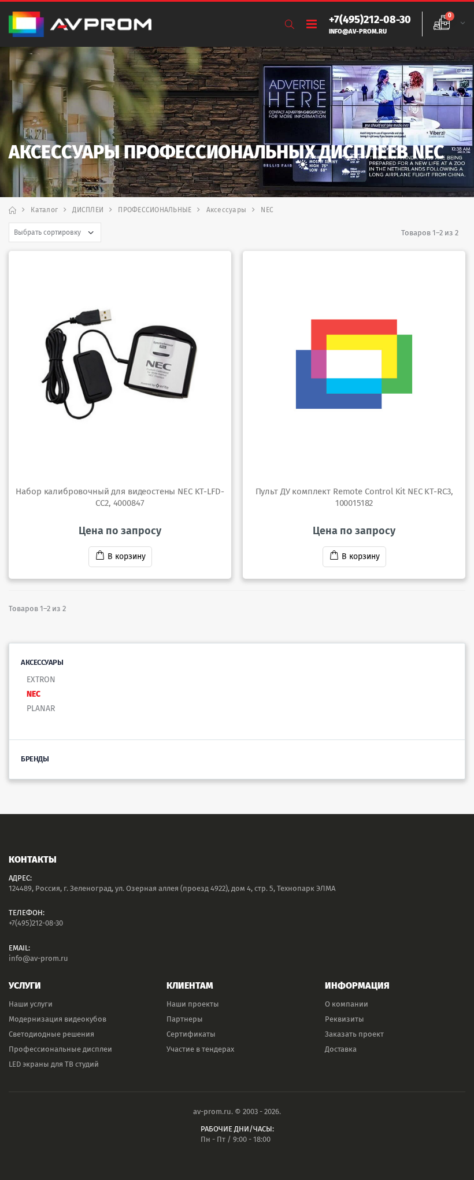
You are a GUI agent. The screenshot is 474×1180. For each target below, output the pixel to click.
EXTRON (41, 680)
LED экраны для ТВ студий (54, 1064)
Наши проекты (192, 1004)
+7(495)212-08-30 (36, 923)
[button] (289, 24)
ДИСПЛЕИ (87, 210)
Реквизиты (344, 1019)
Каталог (44, 210)
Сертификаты (191, 1034)
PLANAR (41, 708)
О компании (346, 1004)
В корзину (127, 556)
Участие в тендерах (200, 1049)
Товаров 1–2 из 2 (429, 232)
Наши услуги (31, 1004)
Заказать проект (354, 1034)
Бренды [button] (35, 758)
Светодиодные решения (51, 1034)
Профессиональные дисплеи (60, 1049)
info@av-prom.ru (38, 958)
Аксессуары (226, 210)
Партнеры (184, 1019)
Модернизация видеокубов (57, 1019)
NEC (33, 694)
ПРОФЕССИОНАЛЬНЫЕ (154, 210)
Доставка (341, 1049)
